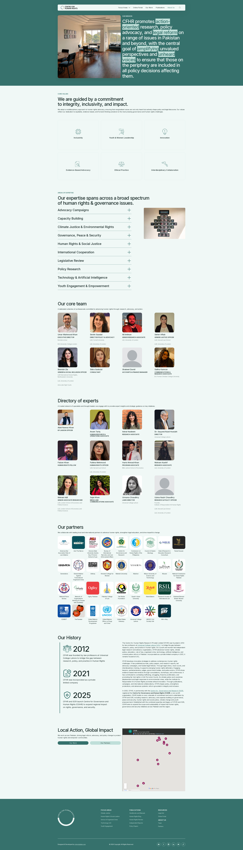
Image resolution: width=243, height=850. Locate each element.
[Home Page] (69, 8)
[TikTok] (183, 844)
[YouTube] (178, 844)
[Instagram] (168, 844)
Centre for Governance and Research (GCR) (167, 691)
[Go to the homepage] (66, 818)
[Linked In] (173, 844)
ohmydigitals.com (80, 844)
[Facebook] (164, 844)
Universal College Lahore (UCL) (149, 645)
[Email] (159, 844)
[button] (124, 8)
